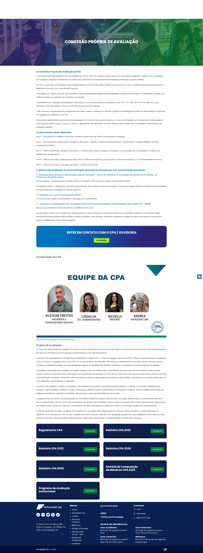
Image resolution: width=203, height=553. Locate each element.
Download (90, 431)
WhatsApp (141, 513)
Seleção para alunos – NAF (78, 533)
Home (74, 509)
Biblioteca (76, 525)
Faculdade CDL (78, 513)
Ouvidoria (101, 240)
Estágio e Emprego (80, 528)
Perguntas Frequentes (77, 538)
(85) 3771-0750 (143, 518)
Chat (139, 509)
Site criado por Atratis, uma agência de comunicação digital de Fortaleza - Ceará (165, 549)
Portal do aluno (110, 506)
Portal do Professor (76, 520)
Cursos (75, 516)
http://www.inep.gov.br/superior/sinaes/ (57, 339)
